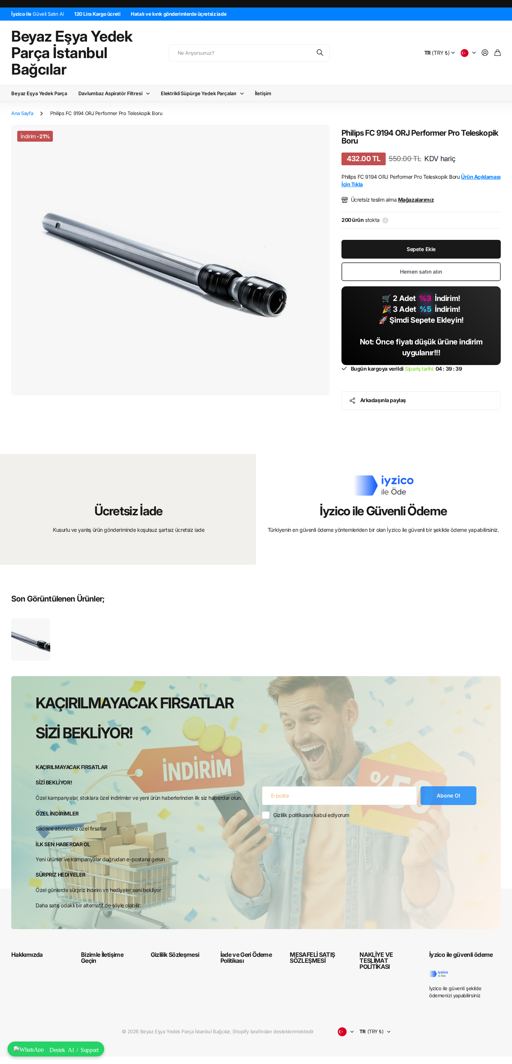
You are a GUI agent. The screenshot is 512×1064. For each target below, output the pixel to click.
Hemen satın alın (421, 271)
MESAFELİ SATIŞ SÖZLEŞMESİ (312, 957)
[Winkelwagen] (497, 53)
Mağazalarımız (416, 199)
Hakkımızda (27, 954)
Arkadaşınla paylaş (383, 400)
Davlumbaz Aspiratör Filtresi (110, 93)
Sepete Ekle (421, 249)
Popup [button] (385, 220)
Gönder (320, 53)
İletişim (263, 93)
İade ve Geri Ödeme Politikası (246, 957)
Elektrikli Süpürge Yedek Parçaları (199, 93)
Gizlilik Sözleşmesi (175, 954)
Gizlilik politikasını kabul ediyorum (311, 815)
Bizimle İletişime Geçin (102, 957)
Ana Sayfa (22, 113)
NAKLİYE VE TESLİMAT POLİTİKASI (376, 960)
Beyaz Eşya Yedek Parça (39, 93)
